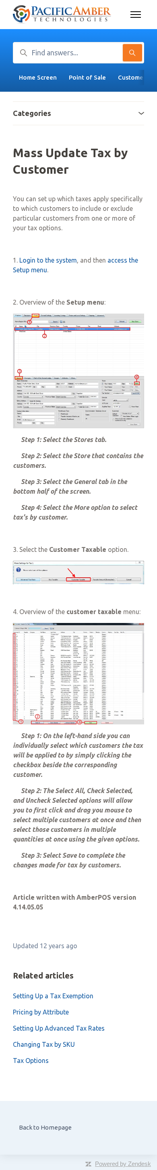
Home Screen (38, 77)
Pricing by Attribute (41, 1012)
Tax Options (31, 1060)
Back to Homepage (45, 1127)
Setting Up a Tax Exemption (53, 996)
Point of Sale (87, 77)
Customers (133, 77)
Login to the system (48, 260)
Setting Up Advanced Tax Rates (59, 1028)
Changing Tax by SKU (44, 1044)
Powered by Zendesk (123, 1163)
